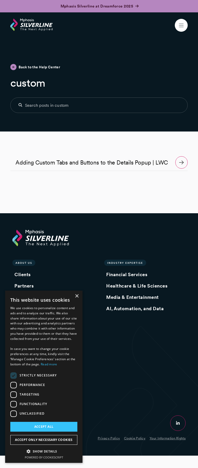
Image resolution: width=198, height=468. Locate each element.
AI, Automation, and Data (135, 308)
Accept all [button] (44, 426)
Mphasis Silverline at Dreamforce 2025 (97, 6)
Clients (22, 274)
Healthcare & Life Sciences (136, 286)
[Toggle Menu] (181, 25)
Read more (49, 364)
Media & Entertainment (132, 297)
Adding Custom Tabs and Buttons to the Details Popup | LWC (91, 162)
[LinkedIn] (178, 423)
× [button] (77, 296)
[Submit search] (20, 105)
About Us (23, 262)
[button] (43, 451)
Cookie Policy (134, 438)
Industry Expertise (125, 262)
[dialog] (43, 377)
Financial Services (126, 274)
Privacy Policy (109, 438)
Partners (24, 286)
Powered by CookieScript (44, 457)
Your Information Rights (168, 438)
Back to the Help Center (39, 67)
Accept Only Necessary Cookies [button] (44, 440)
